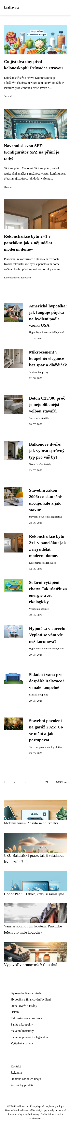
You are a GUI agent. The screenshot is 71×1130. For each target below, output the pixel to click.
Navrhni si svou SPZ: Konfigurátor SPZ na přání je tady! (31, 152)
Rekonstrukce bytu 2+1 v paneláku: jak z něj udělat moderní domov (28, 243)
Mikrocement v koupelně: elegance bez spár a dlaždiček (48, 358)
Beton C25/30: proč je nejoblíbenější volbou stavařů (47, 404)
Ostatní (8, 96)
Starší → (61, 782)
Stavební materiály (39, 418)
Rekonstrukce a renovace (17, 277)
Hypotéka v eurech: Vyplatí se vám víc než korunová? (47, 635)
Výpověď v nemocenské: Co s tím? (30, 965)
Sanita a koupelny (38, 372)
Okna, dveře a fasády (40, 464)
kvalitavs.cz (11, 7)
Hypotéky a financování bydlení (46, 332)
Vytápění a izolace (39, 608)
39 (46, 782)
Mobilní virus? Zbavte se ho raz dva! (32, 823)
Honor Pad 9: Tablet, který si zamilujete (34, 894)
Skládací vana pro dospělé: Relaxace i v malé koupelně (46, 681)
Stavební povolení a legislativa (45, 516)
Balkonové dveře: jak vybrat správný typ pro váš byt (46, 451)
